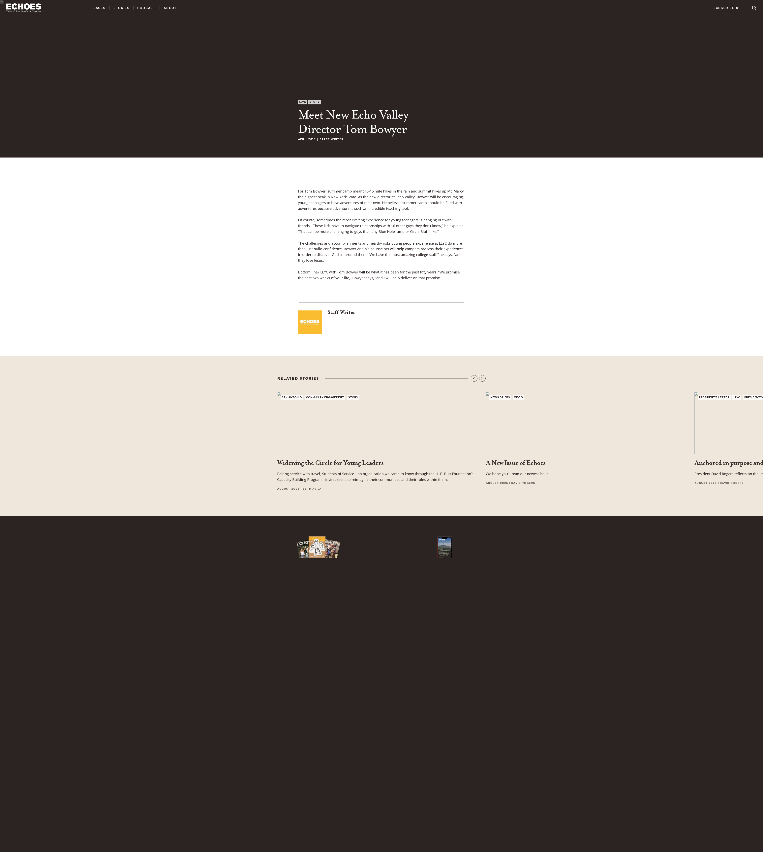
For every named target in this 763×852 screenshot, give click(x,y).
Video (518, 397)
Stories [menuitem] (121, 8)
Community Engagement (325, 397)
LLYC (302, 101)
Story (314, 101)
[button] (754, 8)
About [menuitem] (170, 8)
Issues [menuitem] (99, 8)
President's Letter (714, 397)
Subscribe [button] (724, 8)
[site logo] (23, 8)
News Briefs (500, 397)
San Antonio (292, 397)
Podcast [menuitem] (146, 8)
